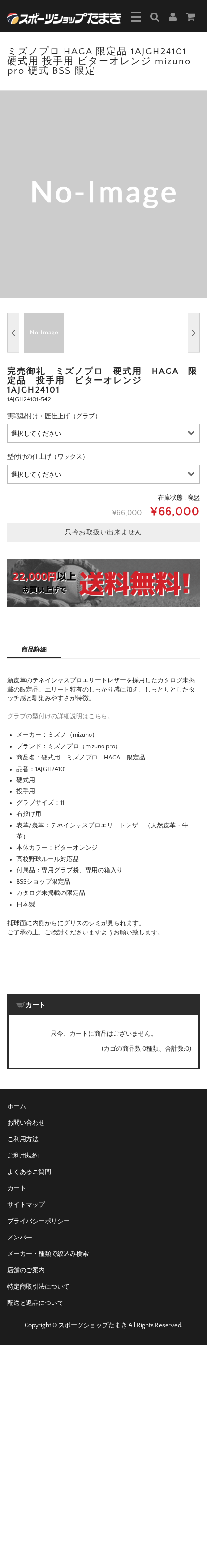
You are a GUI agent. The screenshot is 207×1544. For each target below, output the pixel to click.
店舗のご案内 (26, 1270)
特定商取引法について (38, 1286)
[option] (103, 194)
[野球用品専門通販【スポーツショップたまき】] (64, 17)
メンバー (19, 1237)
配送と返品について (35, 1303)
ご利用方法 (23, 1139)
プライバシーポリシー (38, 1221)
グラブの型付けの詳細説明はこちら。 (60, 716)
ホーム (16, 1106)
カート (16, 1188)
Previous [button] (13, 333)
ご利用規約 (23, 1155)
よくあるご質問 (29, 1172)
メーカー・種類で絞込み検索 (48, 1254)
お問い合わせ (26, 1122)
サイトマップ (26, 1204)
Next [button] (194, 333)
